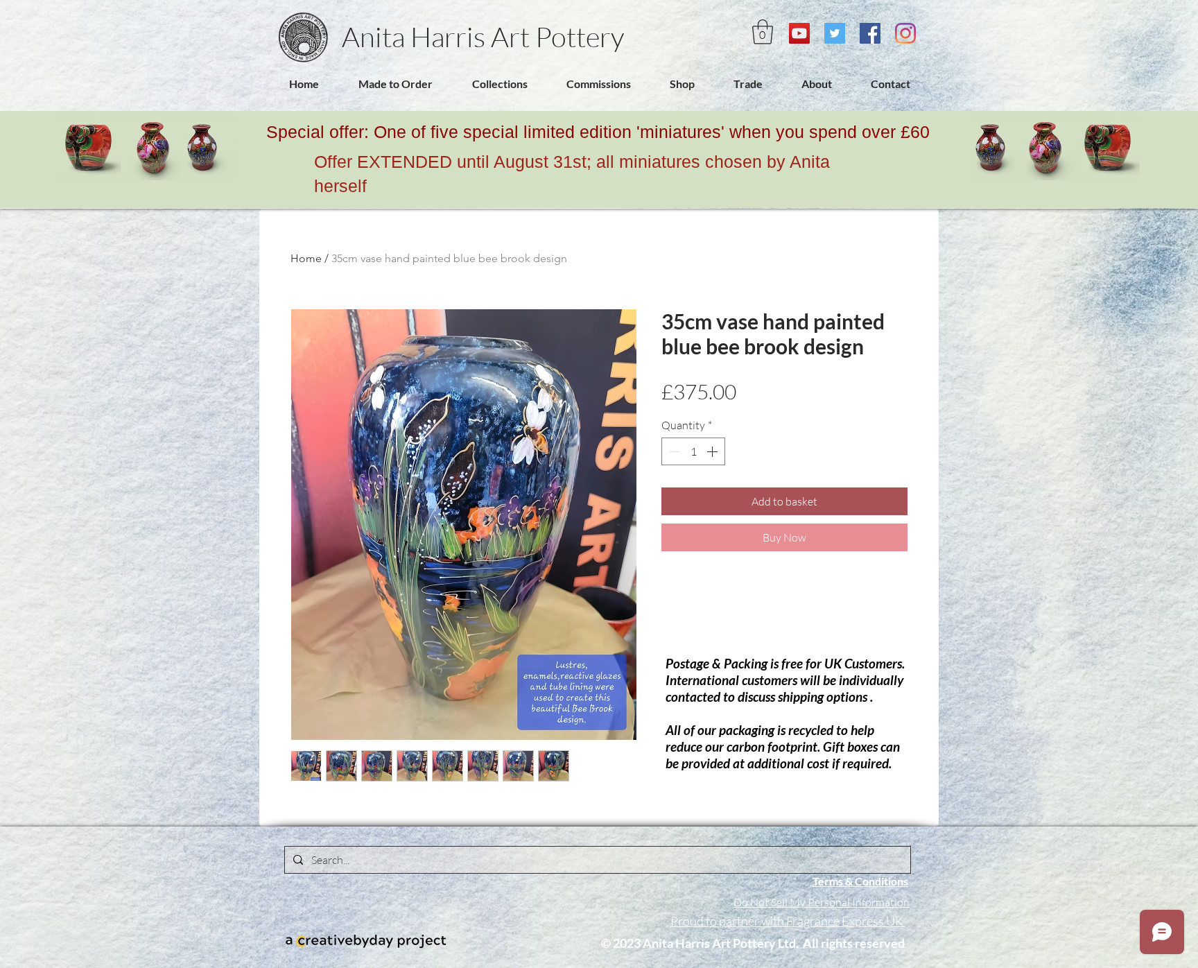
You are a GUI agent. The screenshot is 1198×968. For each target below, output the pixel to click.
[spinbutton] (693, 451)
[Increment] (713, 451)
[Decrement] (673, 451)
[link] (762, 31)
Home (306, 258)
